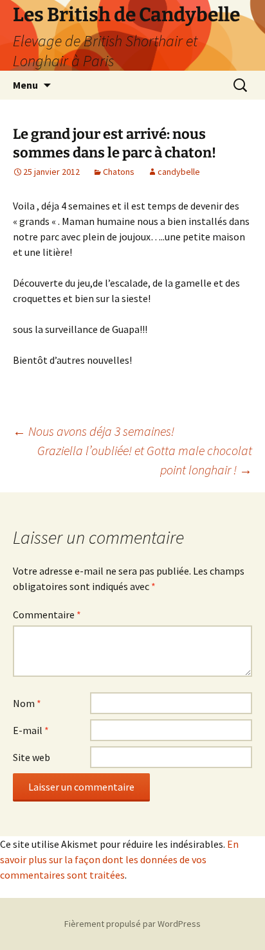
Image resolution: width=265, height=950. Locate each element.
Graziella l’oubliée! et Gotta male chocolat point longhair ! (144, 460)
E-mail (31, 730)
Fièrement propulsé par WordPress (132, 923)
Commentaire (47, 614)
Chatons (118, 171)
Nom (27, 703)
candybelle (179, 171)
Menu (25, 84)
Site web (31, 757)
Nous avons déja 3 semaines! (93, 431)
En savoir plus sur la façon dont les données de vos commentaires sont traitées (119, 859)
